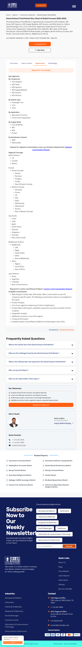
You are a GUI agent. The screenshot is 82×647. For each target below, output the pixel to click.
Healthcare (62, 528)
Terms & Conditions (70, 644)
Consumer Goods (11, 620)
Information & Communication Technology (54, 534)
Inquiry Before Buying (62, 423)
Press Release (63, 571)
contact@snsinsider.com (60, 625)
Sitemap (61, 584)
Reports (15, 15)
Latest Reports (64, 576)
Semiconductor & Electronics (49, 540)
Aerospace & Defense (46, 511)
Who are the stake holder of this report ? (24, 379)
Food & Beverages (45, 528)
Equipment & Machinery (47, 522)
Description (14, 63)
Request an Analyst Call (41, 405)
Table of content (26, 63)
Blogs (60, 567)
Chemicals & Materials (27, 15)
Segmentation (40, 63)
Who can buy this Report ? (18, 370)
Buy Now (41, 50)
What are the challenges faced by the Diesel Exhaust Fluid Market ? (34, 353)
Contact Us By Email (19, 445)
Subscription (63, 580)
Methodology (52, 63)
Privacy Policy (57, 644)
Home (8, 15)
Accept (13, 642)
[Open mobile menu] (74, 5)
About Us (62, 562)
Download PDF (41, 5)
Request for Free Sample (41, 70)
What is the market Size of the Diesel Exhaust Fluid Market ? (31, 345)
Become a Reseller (65, 589)
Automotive (64, 511)
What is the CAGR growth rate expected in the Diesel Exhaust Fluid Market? (37, 362)
